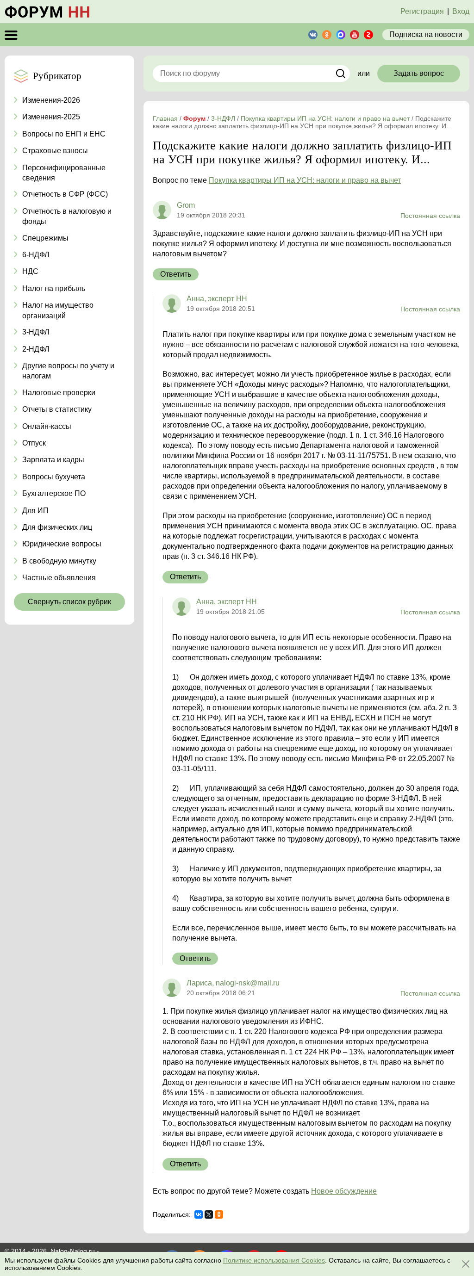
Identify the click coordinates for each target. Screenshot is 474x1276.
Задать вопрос (418, 73)
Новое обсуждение (344, 1191)
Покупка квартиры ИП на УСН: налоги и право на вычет (305, 180)
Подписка (425, 34)
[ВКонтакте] (198, 1214)
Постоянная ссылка (430, 215)
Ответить (175, 274)
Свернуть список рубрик (69, 602)
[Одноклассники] (219, 1214)
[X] (209, 1214)
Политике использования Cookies (274, 1260)
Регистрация (422, 11)
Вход (460, 11)
